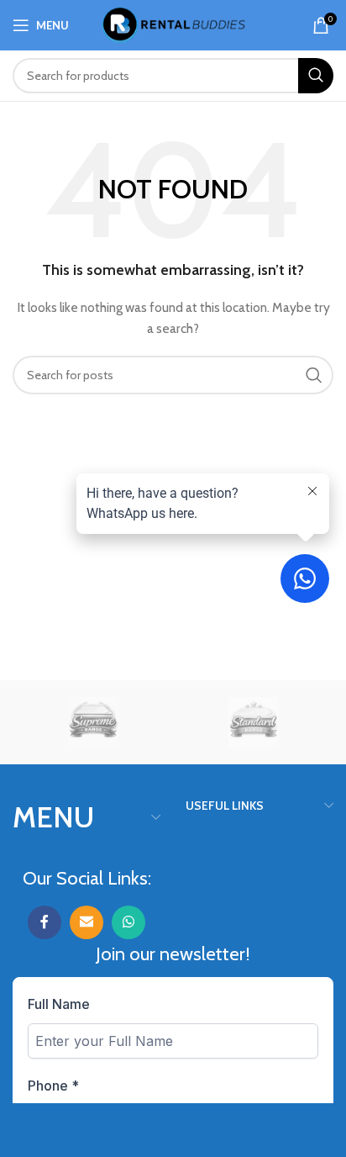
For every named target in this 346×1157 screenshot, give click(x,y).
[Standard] (253, 722)
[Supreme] (93, 722)
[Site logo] (173, 23)
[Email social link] (86, 922)
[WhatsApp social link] (128, 922)
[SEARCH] (315, 75)
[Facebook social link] (44, 922)
